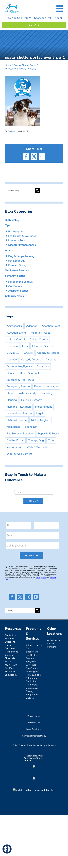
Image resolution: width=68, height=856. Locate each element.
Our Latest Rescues (17, 270)
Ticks (51, 440)
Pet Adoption (16, 231)
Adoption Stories (18, 291)
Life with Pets (16, 240)
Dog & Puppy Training (21, 256)
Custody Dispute (31, 359)
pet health (31, 427)
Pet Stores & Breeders (20, 433)
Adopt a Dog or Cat (34, 647)
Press (8, 645)
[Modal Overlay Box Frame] (34, 495)
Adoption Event (51, 326)
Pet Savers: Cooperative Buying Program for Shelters (32, 691)
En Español (11, 674)
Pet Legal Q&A (17, 261)
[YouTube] (36, 597)
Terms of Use (34, 722)
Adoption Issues (40, 333)
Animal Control (16, 339)
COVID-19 (13, 353)
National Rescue (17, 420)
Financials (10, 658)
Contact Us (10, 635)
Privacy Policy (34, 716)
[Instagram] (28, 597)
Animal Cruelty (39, 339)
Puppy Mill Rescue (49, 433)
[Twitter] (20, 597)
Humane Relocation (19, 407)
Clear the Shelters (43, 346)
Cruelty (28, 353)
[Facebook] (12, 597)
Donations (42, 366)
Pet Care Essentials (10, 670)
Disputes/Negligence (19, 366)
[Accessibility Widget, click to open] (7, 849)
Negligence (13, 427)
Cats (25, 346)
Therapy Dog (36, 440)
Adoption (31, 326)
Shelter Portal (15, 440)
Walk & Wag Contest (19, 454)
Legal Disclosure (34, 729)
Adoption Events (17, 333)
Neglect (45, 420)
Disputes (51, 359)
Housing (12, 400)
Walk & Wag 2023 (38, 447)
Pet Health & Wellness (22, 236)
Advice (9, 250)
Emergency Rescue (18, 386)
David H (11, 131)
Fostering (46, 393)
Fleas (10, 393)
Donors (11, 373)
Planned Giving (17, 265)
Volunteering (14, 447)
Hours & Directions (10, 640)
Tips (7, 225)
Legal (39, 413)
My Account (11, 664)
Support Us (32, 651)
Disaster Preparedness (22, 245)
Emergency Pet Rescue (20, 380)
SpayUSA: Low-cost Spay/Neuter (32, 665)
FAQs (8, 661)
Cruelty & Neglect (48, 353)
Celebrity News (14, 296)
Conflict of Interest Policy (34, 735)
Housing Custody (31, 400)
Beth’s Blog (12, 220)
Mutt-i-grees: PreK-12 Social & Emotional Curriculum (33, 676)
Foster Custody (27, 393)
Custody (12, 359)
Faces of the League (20, 282)
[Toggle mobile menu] (59, 8)
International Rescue (19, 413)
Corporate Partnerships (11, 650)
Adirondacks (14, 326)
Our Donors (15, 286)
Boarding (12, 346)
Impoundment (43, 407)
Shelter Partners (51, 645)
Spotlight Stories (15, 276)
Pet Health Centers (31, 656)
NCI (33, 420)
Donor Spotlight (29, 373)
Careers (9, 655)
